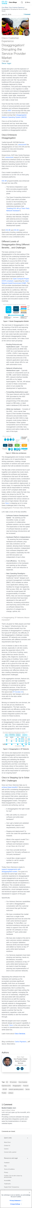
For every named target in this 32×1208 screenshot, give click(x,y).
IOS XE (16, 230)
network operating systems (16, 1089)
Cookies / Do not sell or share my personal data (13, 1176)
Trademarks (7, 1183)
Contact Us (7, 1145)
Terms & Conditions (9, 1169)
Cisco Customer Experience (16, 7)
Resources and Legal (11, 1158)
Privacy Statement (15, 1200)
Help (5, 1166)
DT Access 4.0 (18, 692)
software (10, 1093)
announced (22, 144)
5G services (13, 1082)
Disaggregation (17, 1085)
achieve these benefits (9, 787)
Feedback (6, 1162)
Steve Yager (6, 63)
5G (7, 1082)
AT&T (9, 110)
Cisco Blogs (13, 2)
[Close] (29, 1192)
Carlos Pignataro (20, 1041)
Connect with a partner (10, 1152)
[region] (16, 1199)
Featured (25, 1085)
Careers (6, 1148)
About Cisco (7, 1142)
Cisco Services (20, 1034)
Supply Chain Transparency (11, 1187)
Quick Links (8, 1138)
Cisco (7, 503)
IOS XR (4, 181)
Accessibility (7, 1180)
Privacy (6, 1172)
